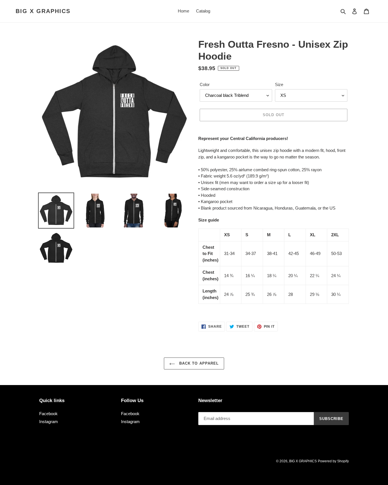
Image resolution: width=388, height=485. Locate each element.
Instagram (48, 421)
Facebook (48, 413)
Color (205, 84)
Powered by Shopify (333, 461)
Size (279, 84)
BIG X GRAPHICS (43, 11)
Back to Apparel (198, 363)
